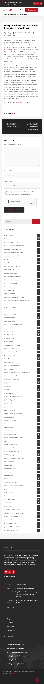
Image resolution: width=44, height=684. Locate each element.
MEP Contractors (10, 434)
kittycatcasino (9, 417)
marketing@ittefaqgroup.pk (24, 588)
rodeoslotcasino (10, 468)
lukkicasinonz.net (10, 421)
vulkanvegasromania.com (13, 513)
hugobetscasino (10, 383)
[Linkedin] (41, 3)
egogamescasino (10, 355)
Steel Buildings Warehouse (13, 486)
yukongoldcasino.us (11, 523)
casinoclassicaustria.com (13, 325)
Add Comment (8, 113)
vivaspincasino (9, 503)
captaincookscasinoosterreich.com (16, 301)
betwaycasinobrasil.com (13, 277)
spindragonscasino (11, 482)
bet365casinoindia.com (12, 266)
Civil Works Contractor (12, 335)
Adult (6, 259)
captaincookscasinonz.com (14, 297)
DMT (13, 673)
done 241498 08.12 (10, 352)
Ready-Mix (8, 465)
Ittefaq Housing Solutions (16, 664)
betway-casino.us (10, 273)
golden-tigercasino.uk (12, 366)
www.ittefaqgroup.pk (23, 102)
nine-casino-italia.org (12, 445)
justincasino (8, 407)
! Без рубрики (8, 235)
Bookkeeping (9, 287)
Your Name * (8, 170)
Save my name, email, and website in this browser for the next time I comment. (20, 193)
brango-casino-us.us (11, 294)
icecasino (7, 386)
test (5, 489)
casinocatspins (9, 318)
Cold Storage (9, 342)
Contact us (11, 631)
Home (9, 615)
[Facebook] (34, 3)
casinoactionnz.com (11, 307)
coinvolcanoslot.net (11, 338)
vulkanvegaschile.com (12, 510)
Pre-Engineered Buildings (15, 648)
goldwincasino (9, 369)
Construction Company (12, 345)
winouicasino (8, 520)
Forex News (8, 359)
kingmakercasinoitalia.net (13, 414)
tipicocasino (8, 492)
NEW (5, 441)
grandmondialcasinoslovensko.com (17, 373)
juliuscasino (8, 403)
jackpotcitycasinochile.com (13, 397)
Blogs (8, 619)
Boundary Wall (9, 290)
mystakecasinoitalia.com (13, 438)
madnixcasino (9, 427)
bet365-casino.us (10, 263)
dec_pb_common (10, 349)
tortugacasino (9, 496)
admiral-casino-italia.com (13, 253)
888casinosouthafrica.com (13, 249)
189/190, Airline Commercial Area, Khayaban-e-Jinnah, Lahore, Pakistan (26, 594)
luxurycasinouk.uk (10, 424)
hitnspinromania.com (11, 379)
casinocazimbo (9, 321)
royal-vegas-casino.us (12, 472)
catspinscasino (9, 331)
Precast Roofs (9, 462)
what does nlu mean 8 (12, 516)
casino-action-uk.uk (11, 304)
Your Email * (8, 181)
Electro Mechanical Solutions (17, 652)
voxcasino (7, 506)
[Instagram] (37, 3)
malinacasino (9, 431)
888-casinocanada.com (12, 242)
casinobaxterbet (10, 314)
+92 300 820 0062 (21, 584)
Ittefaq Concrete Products (16, 656)
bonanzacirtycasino (11, 283)
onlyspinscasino (9, 448)
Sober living (8, 479)
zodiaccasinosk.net (11, 530)
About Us (10, 623)
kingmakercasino (10, 410)
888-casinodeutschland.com (14, 246)
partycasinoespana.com (13, 451)
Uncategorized (9, 35)
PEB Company (9, 455)
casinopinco (8, 328)
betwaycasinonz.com (11, 280)
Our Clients (10, 627)
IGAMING (7, 390)
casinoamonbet (9, 311)
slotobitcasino (9, 475)
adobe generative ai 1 (11, 256)
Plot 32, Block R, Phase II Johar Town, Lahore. (26, 601)
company (7, 50)
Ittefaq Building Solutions (15, 644)
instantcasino (9, 393)
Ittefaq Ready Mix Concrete (16, 660)
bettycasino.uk (9, 270)
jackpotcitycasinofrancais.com (15, 400)
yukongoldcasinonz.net (12, 527)
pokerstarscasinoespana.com (15, 458)
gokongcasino (9, 362)
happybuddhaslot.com (12, 376)
